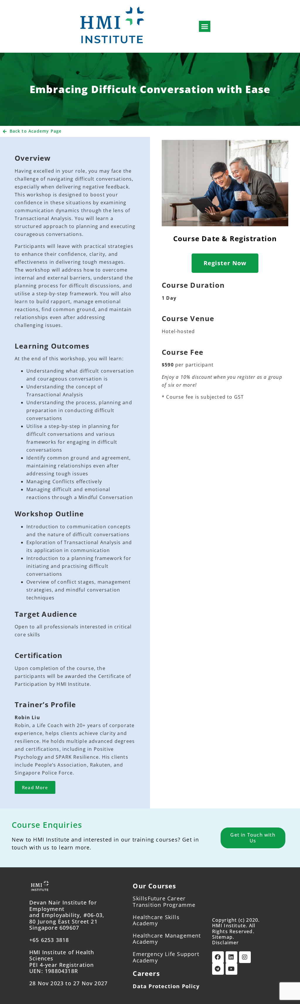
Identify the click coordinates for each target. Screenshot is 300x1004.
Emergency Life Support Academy (166, 957)
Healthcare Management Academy (167, 938)
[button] (204, 26)
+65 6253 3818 (49, 939)
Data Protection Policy (166, 986)
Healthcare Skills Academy (156, 920)
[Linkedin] (231, 957)
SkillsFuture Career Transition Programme (164, 901)
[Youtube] (231, 969)
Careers (146, 973)
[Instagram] (245, 957)
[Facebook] (218, 957)
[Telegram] (218, 969)
